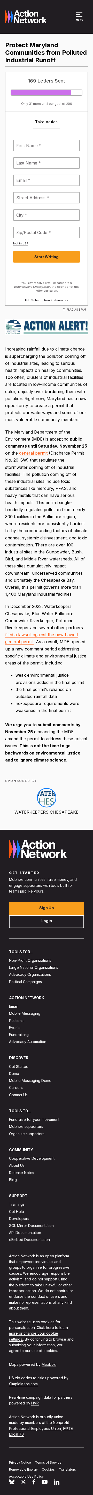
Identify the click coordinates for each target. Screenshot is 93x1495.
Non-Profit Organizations (30, 960)
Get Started (18, 1066)
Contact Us (18, 1095)
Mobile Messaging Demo (30, 1081)
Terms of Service (48, 1462)
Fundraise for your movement (34, 1119)
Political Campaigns (25, 981)
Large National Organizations (33, 967)
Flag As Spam (76, 309)
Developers (19, 1218)
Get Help (16, 1211)
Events (14, 1027)
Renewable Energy (23, 1469)
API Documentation (25, 1233)
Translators (67, 1469)
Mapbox (49, 1364)
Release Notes (21, 1172)
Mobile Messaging (24, 1013)
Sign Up (46, 908)
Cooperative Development (32, 1158)
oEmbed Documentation (29, 1240)
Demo (14, 1073)
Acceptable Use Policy (26, 1476)
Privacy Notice (20, 1462)
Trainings (17, 1204)
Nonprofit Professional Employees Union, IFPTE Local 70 (41, 1429)
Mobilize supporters (26, 1126)
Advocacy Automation (27, 1042)
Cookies (48, 1469)
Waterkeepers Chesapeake (46, 812)
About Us (17, 1165)
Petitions (16, 1020)
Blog (13, 1179)
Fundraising (19, 1034)
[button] (80, 19)
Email (13, 1006)
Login (46, 920)
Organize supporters (26, 1133)
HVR (35, 1403)
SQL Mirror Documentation (31, 1225)
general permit (33, 453)
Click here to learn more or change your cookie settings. (38, 1333)
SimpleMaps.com (23, 1384)
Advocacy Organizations (30, 974)
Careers (16, 1088)
